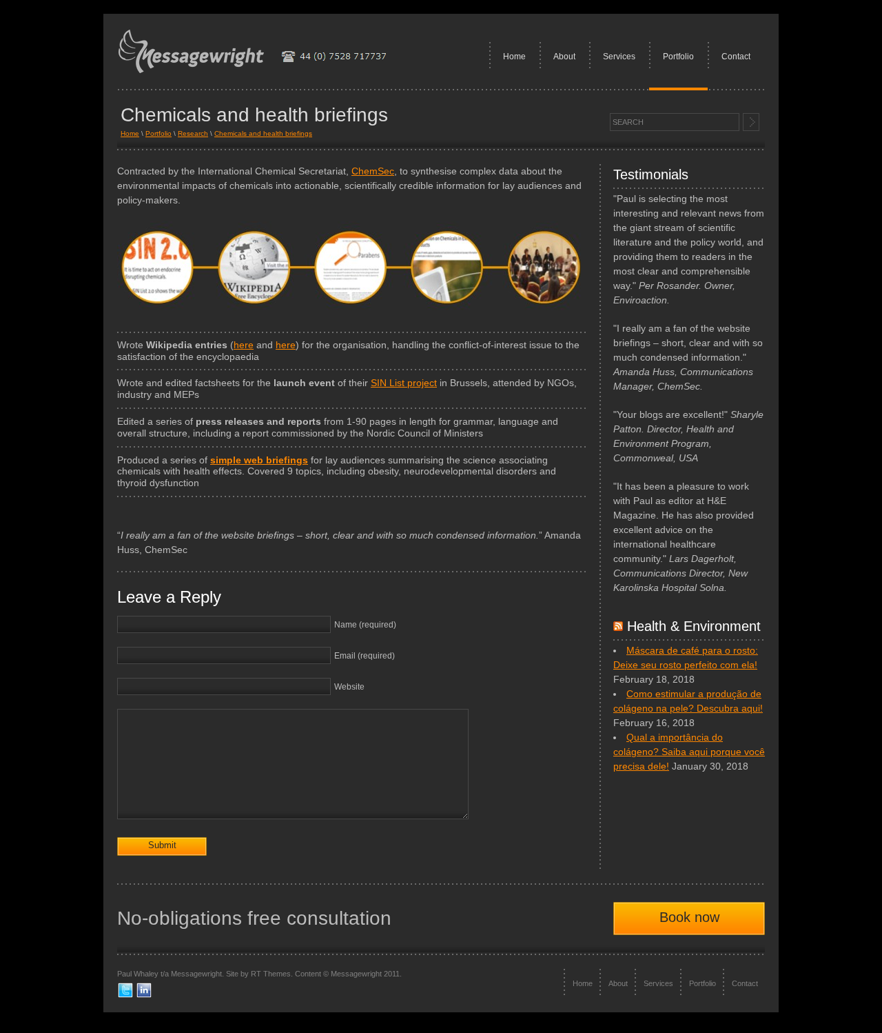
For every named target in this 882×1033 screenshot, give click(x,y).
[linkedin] (144, 996)
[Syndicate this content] (618, 626)
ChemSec (372, 171)
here (244, 344)
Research (193, 133)
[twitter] (125, 996)
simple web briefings (259, 459)
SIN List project (404, 382)
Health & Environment (694, 626)
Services (619, 56)
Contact (735, 56)
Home (514, 56)
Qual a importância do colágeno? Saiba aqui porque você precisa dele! (689, 752)
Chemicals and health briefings (263, 133)
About (564, 56)
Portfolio (678, 56)
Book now (689, 917)
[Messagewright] (259, 71)
